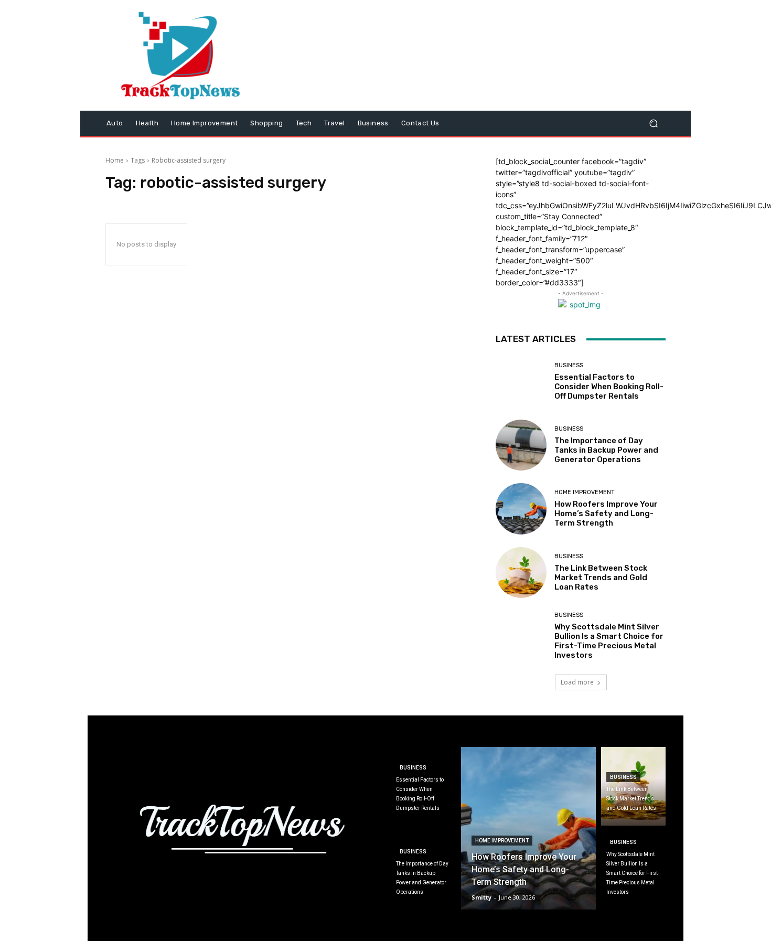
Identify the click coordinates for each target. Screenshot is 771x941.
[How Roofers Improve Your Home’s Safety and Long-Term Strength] (521, 508)
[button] (653, 123)
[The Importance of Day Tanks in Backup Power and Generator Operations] (521, 445)
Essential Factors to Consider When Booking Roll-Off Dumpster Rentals (608, 386)
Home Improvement (584, 492)
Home (114, 160)
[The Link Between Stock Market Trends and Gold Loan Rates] (521, 572)
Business (568, 365)
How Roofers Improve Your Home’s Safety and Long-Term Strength (606, 513)
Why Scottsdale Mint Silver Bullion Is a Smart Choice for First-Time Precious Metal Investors (608, 641)
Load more (577, 682)
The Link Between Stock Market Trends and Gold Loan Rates (600, 577)
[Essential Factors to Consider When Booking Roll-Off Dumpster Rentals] (521, 381)
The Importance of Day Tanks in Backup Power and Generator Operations (606, 450)
